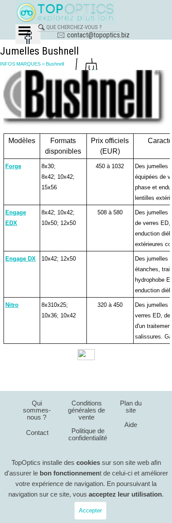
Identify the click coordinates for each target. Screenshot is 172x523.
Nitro (12, 305)
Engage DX (20, 258)
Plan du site (131, 407)
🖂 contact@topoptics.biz (93, 35)
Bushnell (55, 63)
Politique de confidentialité (87, 434)
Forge (13, 166)
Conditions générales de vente (86, 410)
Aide (130, 424)
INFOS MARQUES (20, 63)
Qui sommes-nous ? (37, 410)
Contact (37, 432)
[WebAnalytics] (86, 356)
